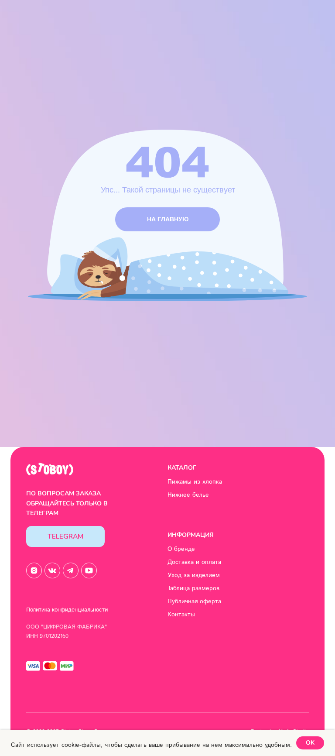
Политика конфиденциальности (67, 610)
